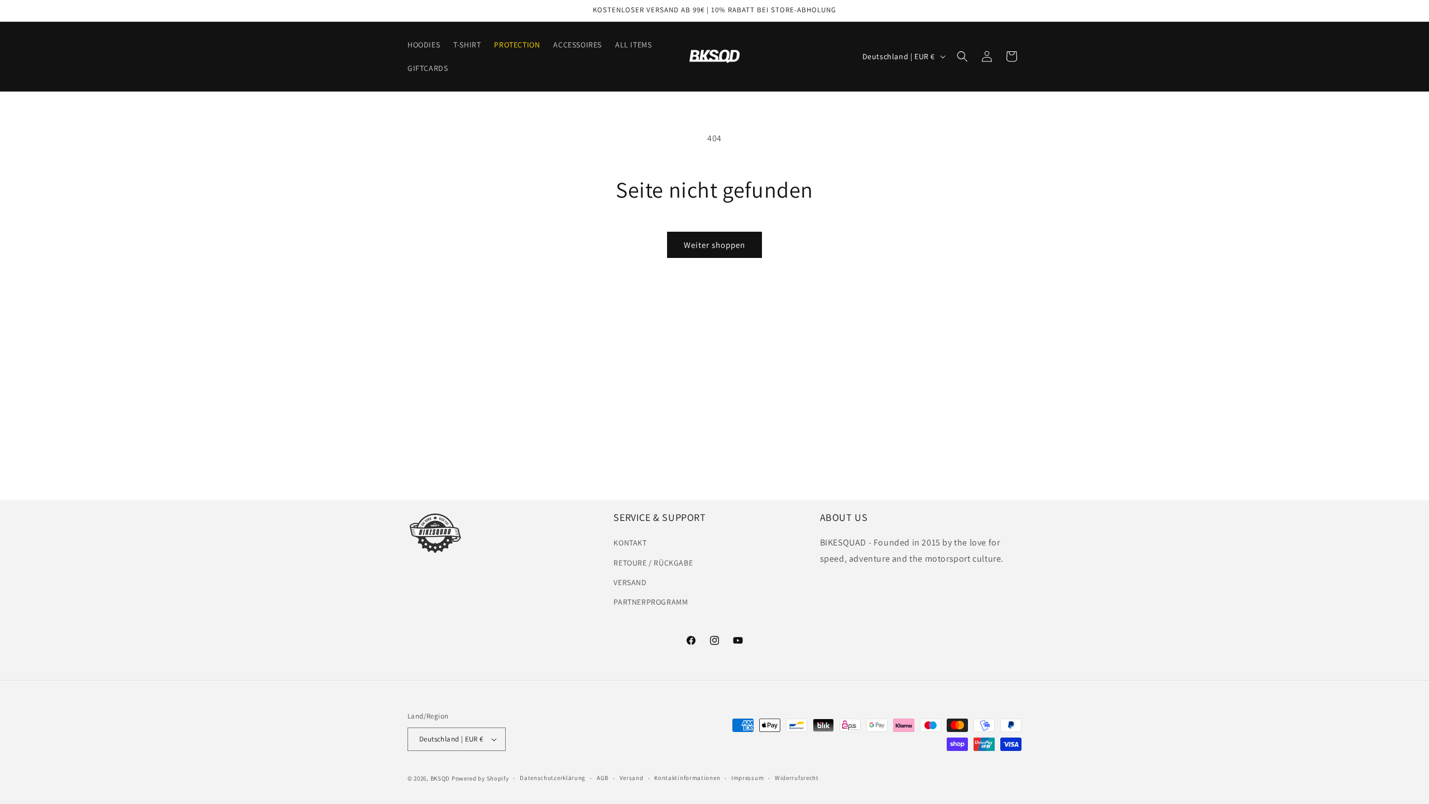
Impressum (747, 778)
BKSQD (440, 778)
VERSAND (629, 582)
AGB (602, 778)
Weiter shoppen (714, 245)
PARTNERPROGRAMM (650, 602)
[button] (962, 56)
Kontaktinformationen (687, 778)
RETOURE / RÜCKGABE (653, 563)
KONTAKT (629, 543)
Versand (632, 778)
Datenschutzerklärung (553, 778)
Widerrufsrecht (797, 778)
